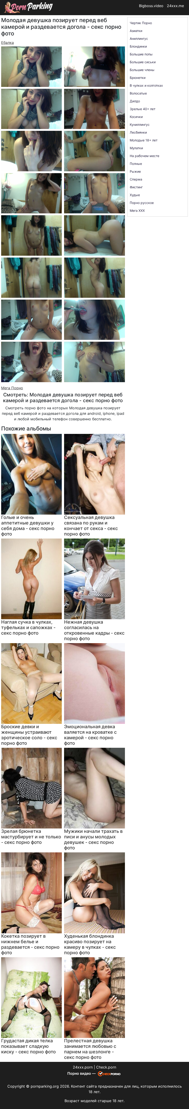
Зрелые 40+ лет (142, 109)
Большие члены (142, 70)
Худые (135, 195)
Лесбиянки (138, 132)
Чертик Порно (141, 23)
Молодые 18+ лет (143, 140)
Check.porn (106, 1067)
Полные (136, 164)
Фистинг (136, 187)
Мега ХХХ (137, 210)
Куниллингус (140, 124)
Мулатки (136, 148)
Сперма (136, 179)
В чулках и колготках (146, 85)
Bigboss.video (151, 5)
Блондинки (138, 46)
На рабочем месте (144, 156)
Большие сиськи (143, 62)
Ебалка (7, 42)
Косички (136, 117)
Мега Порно (12, 388)
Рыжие (135, 171)
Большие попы (141, 54)
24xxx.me (175, 5)
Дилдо (135, 101)
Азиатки (136, 31)
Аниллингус (139, 38)
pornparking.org (45, 1086)
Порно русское (142, 203)
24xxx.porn (83, 1067)
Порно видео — (82, 1073)
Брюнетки (137, 78)
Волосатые (138, 93)
